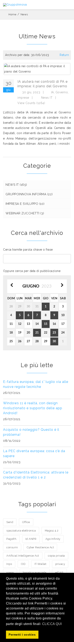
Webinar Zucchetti (25, 213)
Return (64, 55)
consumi (12, 547)
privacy (60, 564)
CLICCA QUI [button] (52, 624)
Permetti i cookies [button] (22, 634)
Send (9, 522)
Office (26, 522)
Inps (9, 564)
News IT (47, 97)
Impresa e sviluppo (25, 204)
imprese (23, 97)
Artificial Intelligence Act (22, 555)
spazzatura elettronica (21, 530)
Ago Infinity (52, 538)
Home (12, 14)
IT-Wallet (40, 564)
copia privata (56, 555)
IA (52, 92)
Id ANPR (31, 538)
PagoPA (11, 538)
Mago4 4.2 (52, 530)
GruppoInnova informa (29, 194)
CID (23, 564)
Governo (62, 92)
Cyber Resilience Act (40, 547)
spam (10, 572)
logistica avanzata (34, 572)
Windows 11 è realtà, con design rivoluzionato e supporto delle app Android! (32, 408)
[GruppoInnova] (15, 4)
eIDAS (59, 572)
